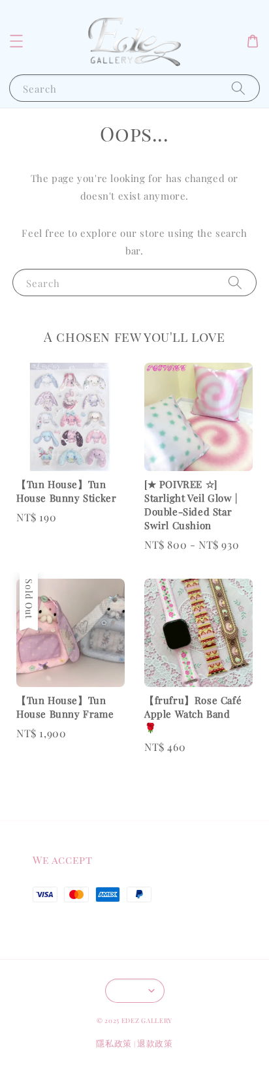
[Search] (238, 87)
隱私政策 (114, 1042)
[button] (16, 41)
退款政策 (155, 1042)
